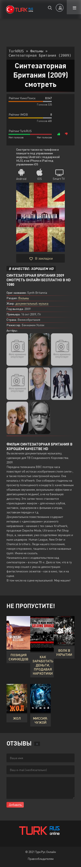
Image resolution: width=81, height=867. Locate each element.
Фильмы (23, 298)
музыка (43, 303)
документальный (26, 303)
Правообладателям (41, 859)
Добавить (15, 804)
